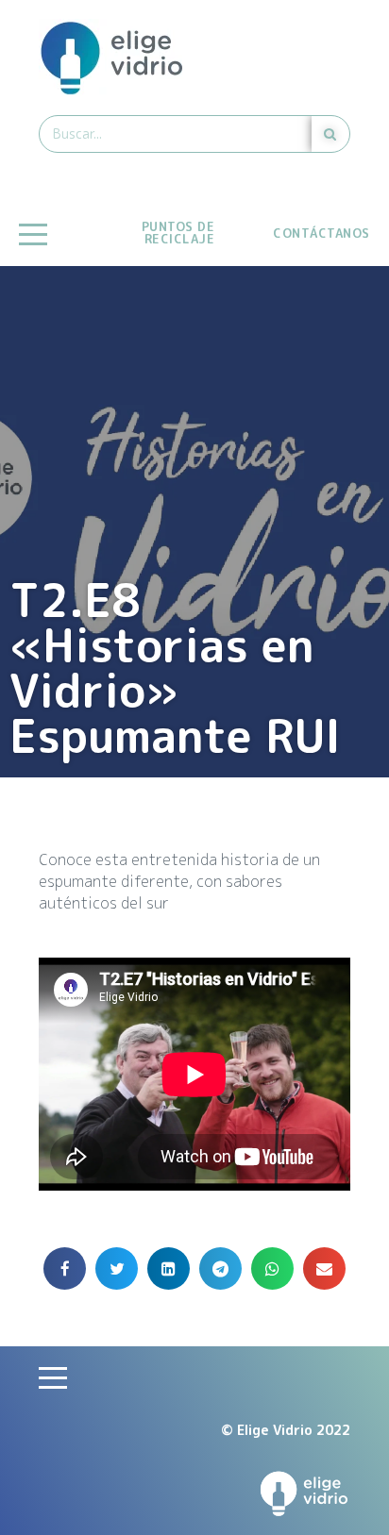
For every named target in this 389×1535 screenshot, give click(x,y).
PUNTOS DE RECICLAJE (178, 232)
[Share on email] (324, 1268)
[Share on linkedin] (168, 1268)
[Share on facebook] (64, 1268)
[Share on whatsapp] (272, 1268)
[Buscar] (330, 134)
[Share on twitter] (116, 1268)
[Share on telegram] (220, 1268)
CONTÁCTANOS (321, 233)
